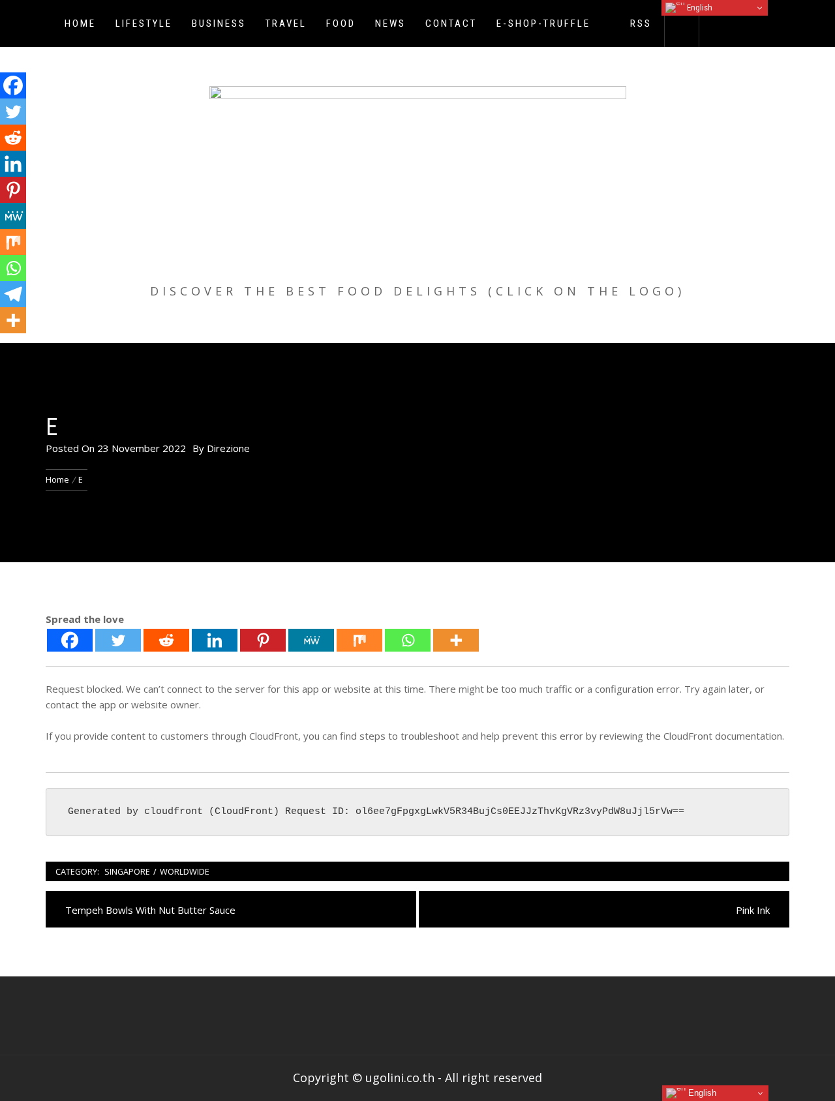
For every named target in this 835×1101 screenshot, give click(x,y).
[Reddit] (166, 640)
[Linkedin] (214, 640)
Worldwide (184, 871)
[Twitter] (118, 640)
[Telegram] (13, 294)
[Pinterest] (263, 640)
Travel (286, 23)
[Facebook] (70, 640)
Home (80, 23)
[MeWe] (311, 640)
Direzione (228, 448)
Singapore (127, 871)
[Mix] (359, 640)
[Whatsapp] (408, 640)
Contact (451, 23)
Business (219, 23)
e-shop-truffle (543, 23)
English (698, 7)
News (390, 23)
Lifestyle (143, 23)
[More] (456, 640)
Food (341, 23)
